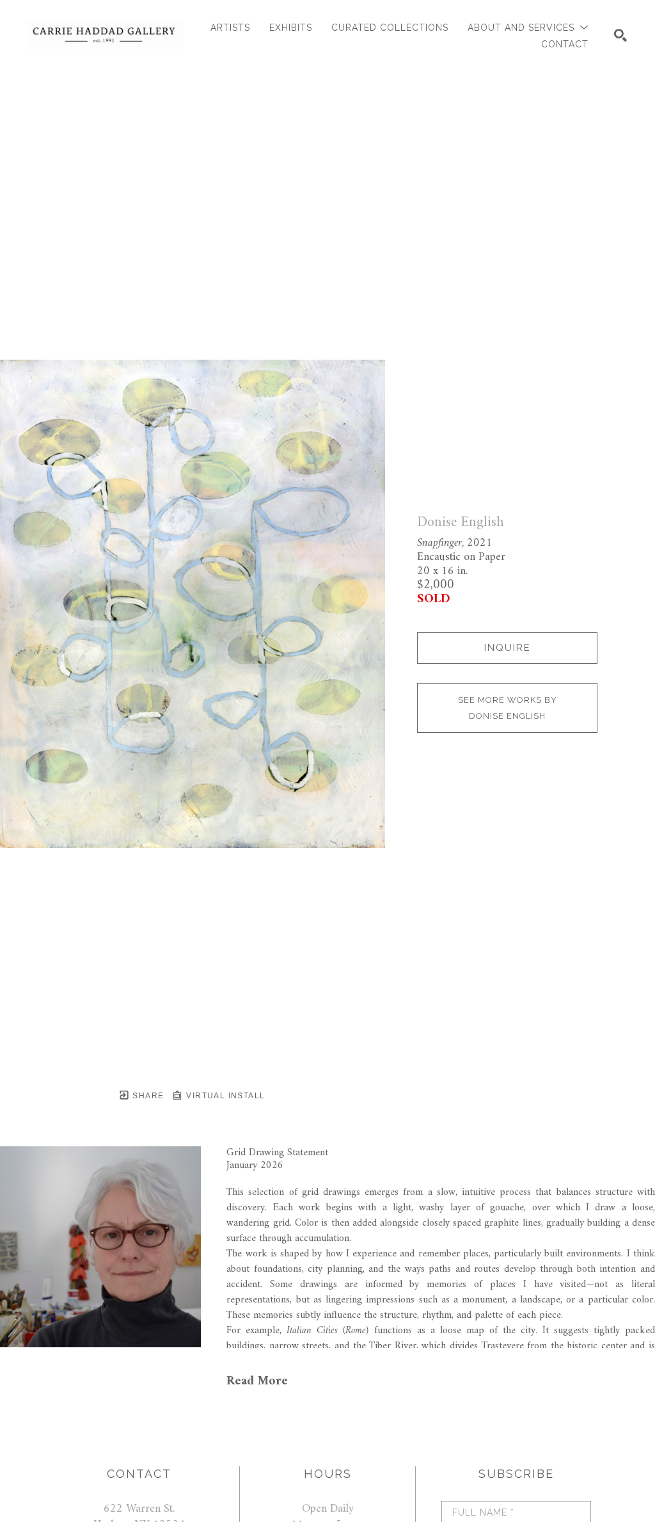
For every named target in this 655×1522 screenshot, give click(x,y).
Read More (257, 1381)
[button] (528, 28)
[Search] (620, 35)
